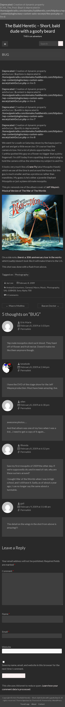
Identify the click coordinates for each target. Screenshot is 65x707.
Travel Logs (24, 704)
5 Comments (12, 295)
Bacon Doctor (50, 305)
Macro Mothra (15, 305)
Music (43, 287)
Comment (8, 570)
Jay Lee (9, 283)
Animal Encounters (15, 287)
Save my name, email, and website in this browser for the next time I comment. (31, 667)
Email (5, 631)
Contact (41, 704)
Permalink (25, 328)
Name (6, 613)
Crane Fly (32, 166)
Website (6, 646)
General (29, 287)
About (33, 704)
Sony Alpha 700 (24, 290)
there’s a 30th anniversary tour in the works (40, 257)
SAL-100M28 (10, 290)
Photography (21, 274)
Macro (36, 287)
